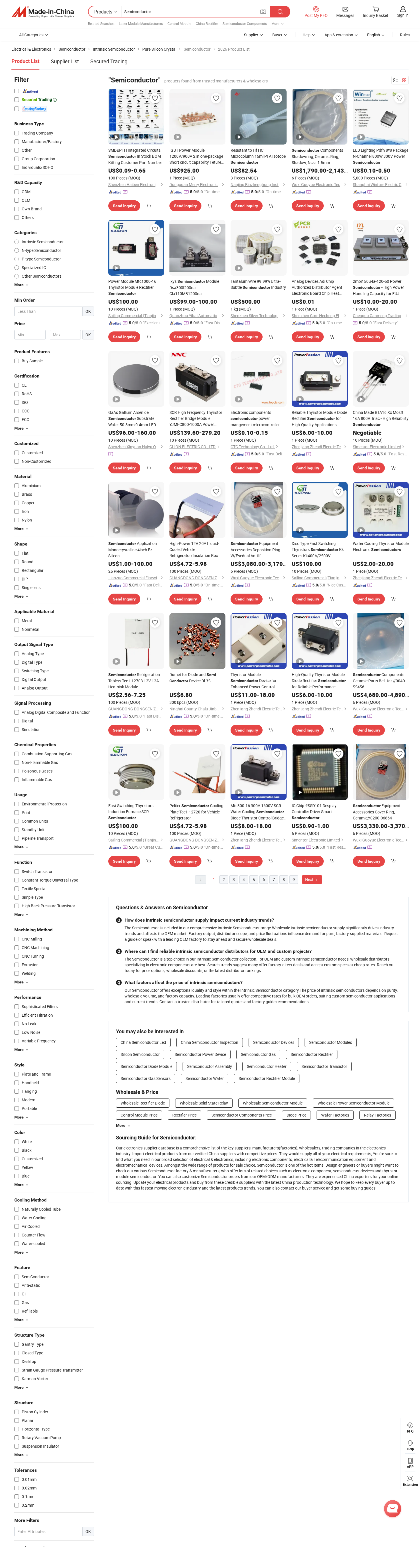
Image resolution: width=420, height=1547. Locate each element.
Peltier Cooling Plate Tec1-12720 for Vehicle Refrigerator (196, 812)
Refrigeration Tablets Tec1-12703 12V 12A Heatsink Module (134, 680)
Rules (405, 34)
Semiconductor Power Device (200, 1054)
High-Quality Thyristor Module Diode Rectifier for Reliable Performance (319, 680)
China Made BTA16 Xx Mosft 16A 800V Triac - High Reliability (381, 418)
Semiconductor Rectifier (312, 1054)
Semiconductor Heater (267, 1066)
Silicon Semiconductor (140, 1054)
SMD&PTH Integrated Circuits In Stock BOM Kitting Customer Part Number (135, 156)
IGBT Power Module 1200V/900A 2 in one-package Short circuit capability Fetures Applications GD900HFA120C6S (196, 156)
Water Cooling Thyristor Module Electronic (381, 546)
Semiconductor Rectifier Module (267, 1078)
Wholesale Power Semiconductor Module (353, 1103)
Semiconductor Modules (330, 1042)
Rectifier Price (184, 1115)
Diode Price (296, 1115)
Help (307, 34)
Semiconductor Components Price (241, 1115)
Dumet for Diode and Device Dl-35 (192, 677)
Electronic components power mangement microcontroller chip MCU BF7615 (255, 419)
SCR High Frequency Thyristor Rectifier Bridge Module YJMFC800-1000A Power (195, 418)
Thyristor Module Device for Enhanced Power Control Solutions (254, 681)
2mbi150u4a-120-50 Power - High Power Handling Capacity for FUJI (378, 287)
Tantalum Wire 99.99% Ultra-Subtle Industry (258, 284)
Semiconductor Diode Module (146, 1066)
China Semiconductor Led (143, 1042)
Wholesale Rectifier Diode (143, 1103)
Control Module (179, 23)
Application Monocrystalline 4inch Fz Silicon (132, 549)
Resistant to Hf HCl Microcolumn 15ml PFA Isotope (258, 156)
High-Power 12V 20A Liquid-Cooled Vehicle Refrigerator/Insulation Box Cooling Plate (195, 549)
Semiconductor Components (245, 23)
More (120, 1125)
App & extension (339, 34)
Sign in (403, 15)
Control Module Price (139, 1115)
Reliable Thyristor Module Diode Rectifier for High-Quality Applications (319, 418)
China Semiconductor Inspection (209, 1042)
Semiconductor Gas (258, 1054)
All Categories (31, 34)
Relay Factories (377, 1115)
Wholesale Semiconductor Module (273, 1103)
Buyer (277, 34)
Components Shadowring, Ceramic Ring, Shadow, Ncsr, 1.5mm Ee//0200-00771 (317, 156)
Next (309, 879)
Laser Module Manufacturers (141, 23)
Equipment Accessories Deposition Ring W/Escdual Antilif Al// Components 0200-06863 (255, 550)
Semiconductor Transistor (324, 1066)
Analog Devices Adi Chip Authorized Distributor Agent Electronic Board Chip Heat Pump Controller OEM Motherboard (318, 287)
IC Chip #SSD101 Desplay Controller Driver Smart (314, 811)
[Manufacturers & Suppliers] (42, 12)
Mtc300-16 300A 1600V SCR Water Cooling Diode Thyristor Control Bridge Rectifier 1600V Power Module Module (257, 812)
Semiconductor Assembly (209, 1066)
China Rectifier (207, 23)
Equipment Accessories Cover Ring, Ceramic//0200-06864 (377, 812)
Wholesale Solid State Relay (204, 1103)
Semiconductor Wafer (204, 1078)
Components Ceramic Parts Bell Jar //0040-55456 (379, 680)
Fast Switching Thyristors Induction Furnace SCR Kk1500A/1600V (130, 812)
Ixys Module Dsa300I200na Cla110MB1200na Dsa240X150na (194, 287)
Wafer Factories (335, 1115)
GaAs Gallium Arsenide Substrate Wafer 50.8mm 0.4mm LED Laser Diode (132, 419)
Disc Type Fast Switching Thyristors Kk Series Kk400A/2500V (318, 549)
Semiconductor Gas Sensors (146, 1078)
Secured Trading (108, 61)
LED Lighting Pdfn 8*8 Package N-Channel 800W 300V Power (380, 156)
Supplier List (65, 61)
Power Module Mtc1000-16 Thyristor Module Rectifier (132, 287)
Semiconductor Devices (273, 1042)
